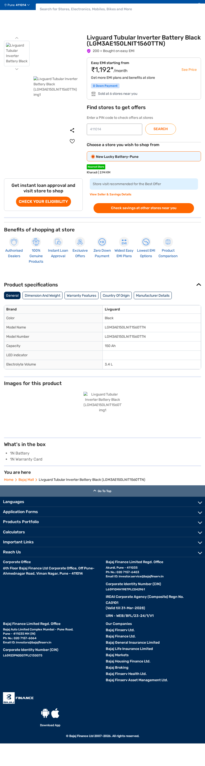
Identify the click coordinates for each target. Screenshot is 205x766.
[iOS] (55, 713)
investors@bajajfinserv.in (33, 642)
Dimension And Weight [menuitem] (42, 295)
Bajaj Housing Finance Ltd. (128, 661)
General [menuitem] (12, 295)
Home (9, 480)
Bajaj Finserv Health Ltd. (126, 674)
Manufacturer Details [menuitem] (153, 295)
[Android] (45, 713)
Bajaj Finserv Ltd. (120, 630)
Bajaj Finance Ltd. (121, 636)
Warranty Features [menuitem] (81, 295)
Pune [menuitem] (11, 5)
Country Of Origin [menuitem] (116, 295)
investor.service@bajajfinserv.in (141, 576)
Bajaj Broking (117, 667)
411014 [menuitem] (21, 5)
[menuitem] (19, 5)
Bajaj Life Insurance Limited (129, 649)
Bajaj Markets (117, 655)
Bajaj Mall (26, 480)
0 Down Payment (105, 86)
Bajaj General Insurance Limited (133, 642)
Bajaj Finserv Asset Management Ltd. (137, 680)
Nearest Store (96, 166)
